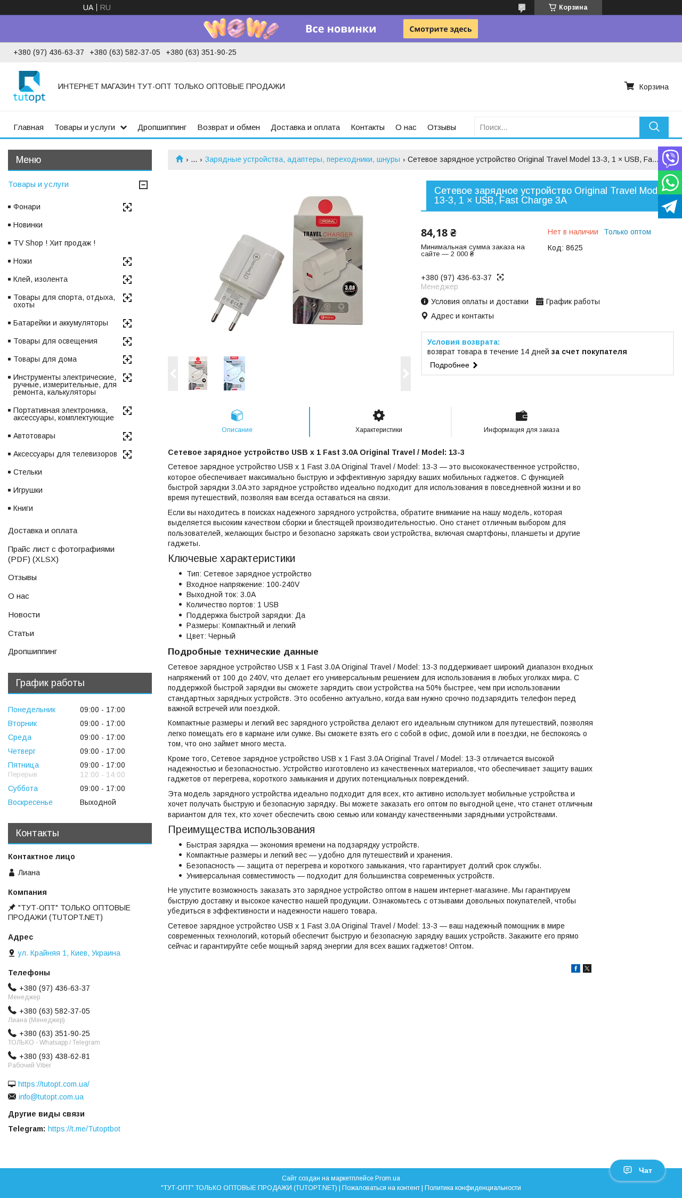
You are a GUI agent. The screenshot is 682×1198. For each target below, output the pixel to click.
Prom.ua (387, 1178)
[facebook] (575, 970)
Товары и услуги (84, 127)
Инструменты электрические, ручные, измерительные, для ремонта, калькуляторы (65, 384)
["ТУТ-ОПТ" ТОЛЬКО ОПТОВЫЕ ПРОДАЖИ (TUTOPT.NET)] (29, 86)
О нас (406, 127)
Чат (645, 1170)
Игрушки (28, 490)
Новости (24, 614)
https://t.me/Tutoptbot (84, 1128)
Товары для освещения (55, 341)
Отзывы (441, 127)
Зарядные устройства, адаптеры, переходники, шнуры (302, 159)
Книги (23, 508)
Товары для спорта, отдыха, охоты (64, 301)
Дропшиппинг (161, 127)
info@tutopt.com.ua (51, 1097)
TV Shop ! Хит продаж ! (54, 243)
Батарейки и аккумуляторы (60, 323)
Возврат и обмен (228, 127)
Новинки (28, 225)
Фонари (26, 206)
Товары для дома (45, 359)
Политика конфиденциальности (473, 1188)
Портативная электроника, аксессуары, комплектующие (63, 414)
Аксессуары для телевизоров (65, 454)
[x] (587, 970)
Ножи (22, 261)
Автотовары (34, 435)
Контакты (368, 127)
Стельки (27, 472)
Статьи (21, 633)
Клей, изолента (40, 279)
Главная (28, 127)
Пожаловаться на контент (381, 1188)
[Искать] (654, 127)
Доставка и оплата (305, 127)
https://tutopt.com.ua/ (54, 1084)
